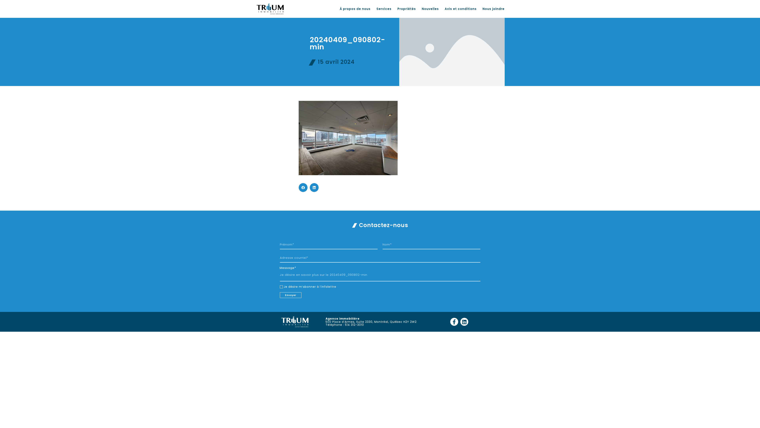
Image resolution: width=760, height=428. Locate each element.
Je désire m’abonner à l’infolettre (310, 287)
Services (383, 9)
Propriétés (406, 9)
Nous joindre (493, 9)
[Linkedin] (464, 322)
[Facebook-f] (454, 322)
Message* (288, 267)
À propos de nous (355, 9)
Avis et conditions (461, 9)
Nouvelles (430, 9)
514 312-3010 (354, 325)
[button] (303, 187)
